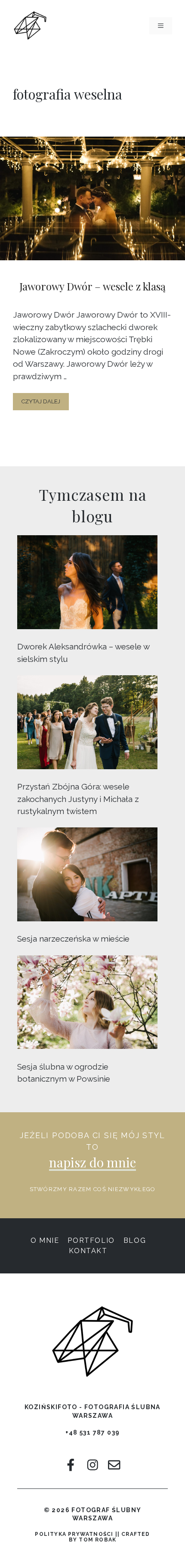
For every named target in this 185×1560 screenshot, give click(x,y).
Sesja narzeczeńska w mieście (73, 938)
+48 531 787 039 (92, 1432)
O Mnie (45, 1240)
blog (134, 1240)
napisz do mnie (92, 1162)
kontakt (88, 1251)
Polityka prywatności (74, 1534)
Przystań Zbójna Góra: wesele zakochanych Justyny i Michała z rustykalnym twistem (78, 799)
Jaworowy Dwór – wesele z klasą (92, 286)
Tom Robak (97, 1540)
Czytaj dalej (41, 401)
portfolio (91, 1240)
